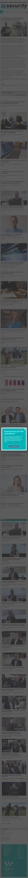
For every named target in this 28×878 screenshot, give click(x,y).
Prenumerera (14, 446)
